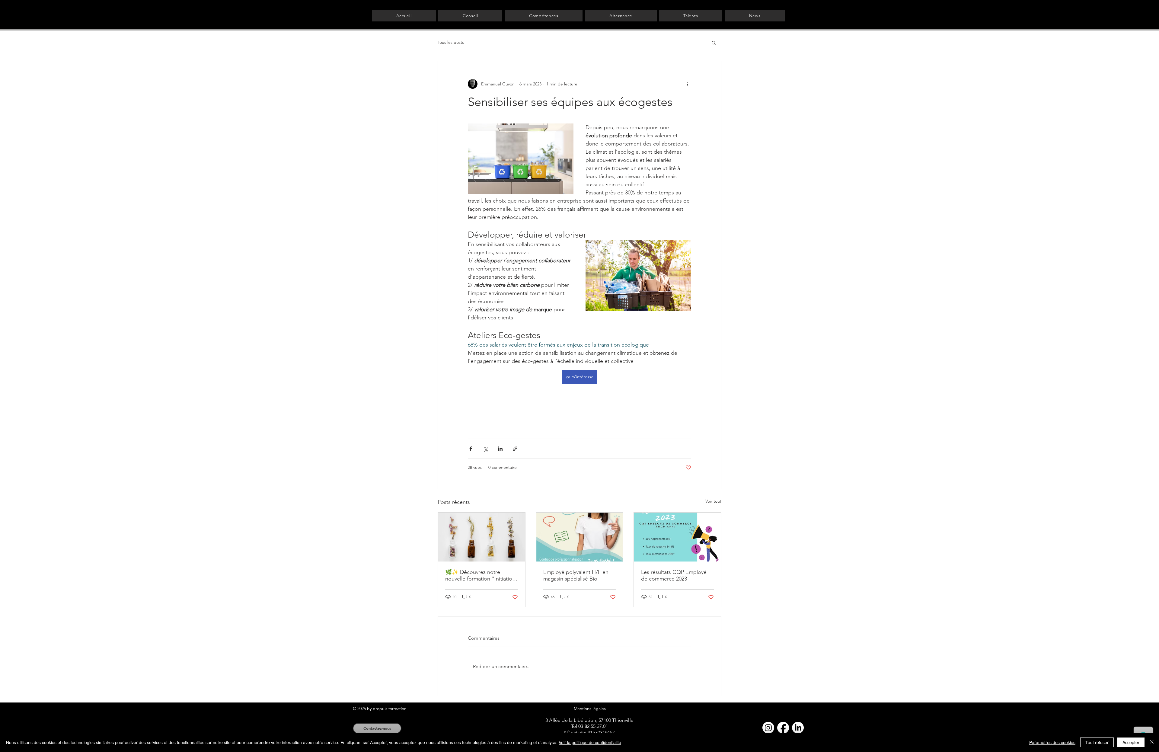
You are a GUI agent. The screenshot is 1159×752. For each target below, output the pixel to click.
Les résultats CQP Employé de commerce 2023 (674, 575)
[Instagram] (768, 728)
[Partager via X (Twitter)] (485, 449)
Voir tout (713, 501)
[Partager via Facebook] (471, 449)
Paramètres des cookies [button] (1052, 742)
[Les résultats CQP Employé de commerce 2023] (677, 537)
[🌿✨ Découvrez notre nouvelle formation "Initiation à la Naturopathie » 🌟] (481, 537)
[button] (714, 42)
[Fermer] (1151, 742)
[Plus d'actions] (687, 84)
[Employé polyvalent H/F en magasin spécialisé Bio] (579, 537)
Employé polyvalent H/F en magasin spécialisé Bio (575, 575)
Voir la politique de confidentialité (590, 742)
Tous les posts (451, 42)
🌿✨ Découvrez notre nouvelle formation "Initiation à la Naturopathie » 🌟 (480, 575)
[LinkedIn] (798, 728)
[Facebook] (783, 728)
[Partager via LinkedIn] (500, 449)
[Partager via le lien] (515, 449)
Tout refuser (1097, 742)
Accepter (1130, 742)
